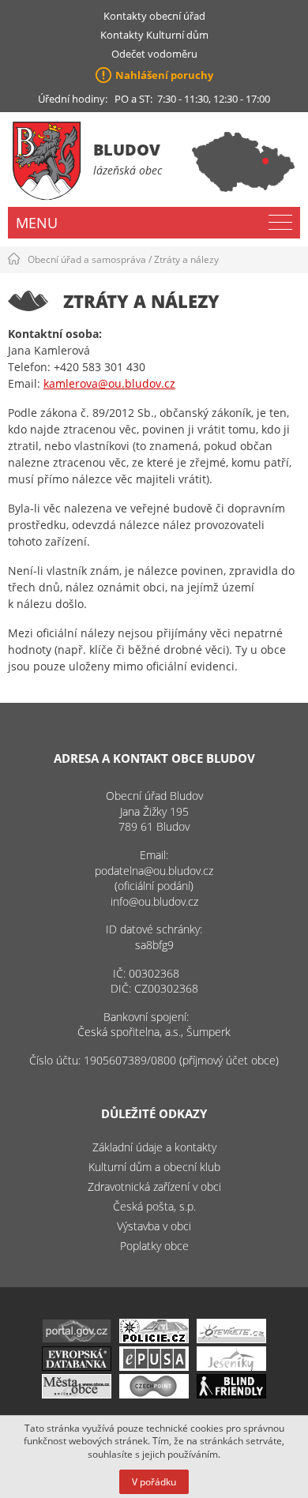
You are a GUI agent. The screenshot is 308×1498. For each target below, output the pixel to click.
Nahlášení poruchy (164, 75)
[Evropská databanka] (76, 1366)
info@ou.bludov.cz (154, 901)
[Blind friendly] (231, 1394)
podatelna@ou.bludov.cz (154, 870)
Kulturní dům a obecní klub (154, 1166)
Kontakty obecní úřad (154, 16)
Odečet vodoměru (154, 54)
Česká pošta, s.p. (154, 1206)
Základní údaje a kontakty (154, 1146)
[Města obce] (76, 1394)
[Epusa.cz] (154, 1366)
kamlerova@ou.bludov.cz (109, 383)
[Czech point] (154, 1394)
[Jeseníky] (231, 1366)
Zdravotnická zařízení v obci (154, 1186)
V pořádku (154, 1482)
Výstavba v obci (154, 1225)
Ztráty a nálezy (186, 259)
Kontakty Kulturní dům (154, 35)
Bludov (126, 149)
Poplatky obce (154, 1245)
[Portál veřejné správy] (76, 1338)
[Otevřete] (231, 1338)
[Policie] (154, 1338)
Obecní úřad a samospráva (87, 259)
